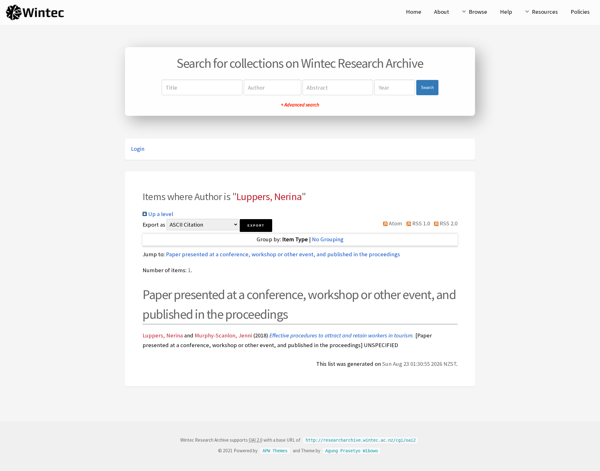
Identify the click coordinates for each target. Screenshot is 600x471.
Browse (478, 11)
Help (506, 11)
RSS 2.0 (448, 223)
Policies (580, 11)
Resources (545, 11)
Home (413, 11)
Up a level (160, 214)
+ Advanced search (300, 104)
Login (137, 148)
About (441, 11)
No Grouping (327, 239)
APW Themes (275, 450)
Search (427, 87)
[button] (256, 225)
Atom (395, 223)
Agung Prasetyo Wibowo (351, 450)
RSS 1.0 (420, 223)
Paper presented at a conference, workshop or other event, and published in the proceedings (283, 254)
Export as (153, 224)
